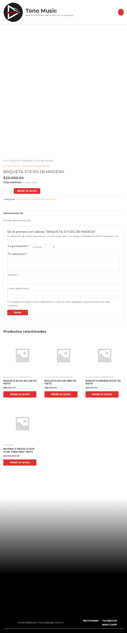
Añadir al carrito (27, 190)
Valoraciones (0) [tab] (13, 213)
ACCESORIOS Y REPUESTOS (20, 166)
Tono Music (41, 10)
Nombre (12, 274)
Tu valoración (17, 254)
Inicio (6, 160)
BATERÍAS (16, 160)
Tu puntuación (18, 246)
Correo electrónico (18, 288)
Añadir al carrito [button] (20, 394)
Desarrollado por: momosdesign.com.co (41, 622)
